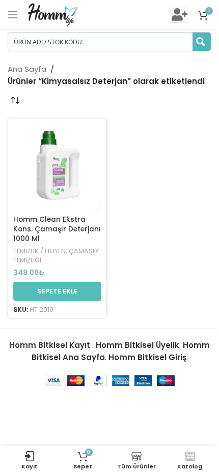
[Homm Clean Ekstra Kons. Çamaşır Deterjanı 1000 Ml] (57, 168)
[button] (57, 291)
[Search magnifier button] (202, 42)
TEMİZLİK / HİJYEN (39, 251)
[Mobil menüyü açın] (13, 15)
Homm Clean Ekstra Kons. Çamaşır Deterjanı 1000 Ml (57, 229)
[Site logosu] (52, 14)
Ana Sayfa (27, 69)
